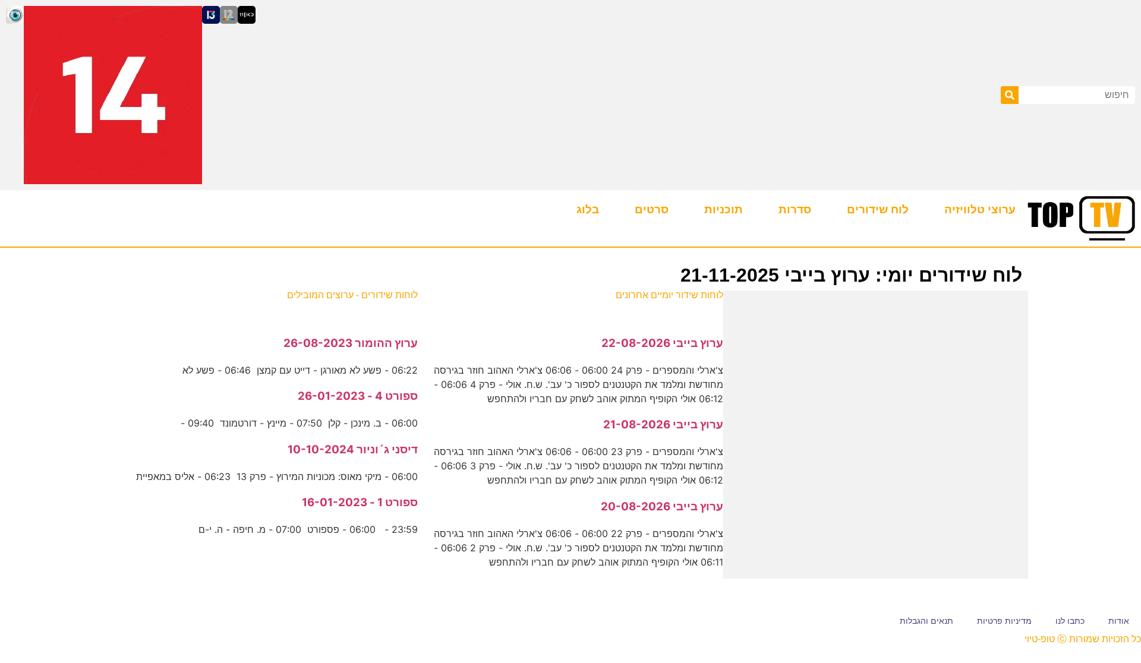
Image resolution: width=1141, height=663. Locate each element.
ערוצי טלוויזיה (980, 209)
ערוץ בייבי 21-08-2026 (663, 424)
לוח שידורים (878, 209)
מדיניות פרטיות (1004, 621)
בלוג (587, 209)
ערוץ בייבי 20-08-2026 (662, 506)
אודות (1118, 621)
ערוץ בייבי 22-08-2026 (662, 343)
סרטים (652, 209)
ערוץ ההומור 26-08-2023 (350, 343)
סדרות (794, 209)
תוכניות (723, 209)
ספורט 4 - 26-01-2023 (358, 396)
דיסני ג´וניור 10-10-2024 (353, 449)
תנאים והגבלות (926, 621)
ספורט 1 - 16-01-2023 (360, 502)
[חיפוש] (1010, 95)
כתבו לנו (1070, 621)
